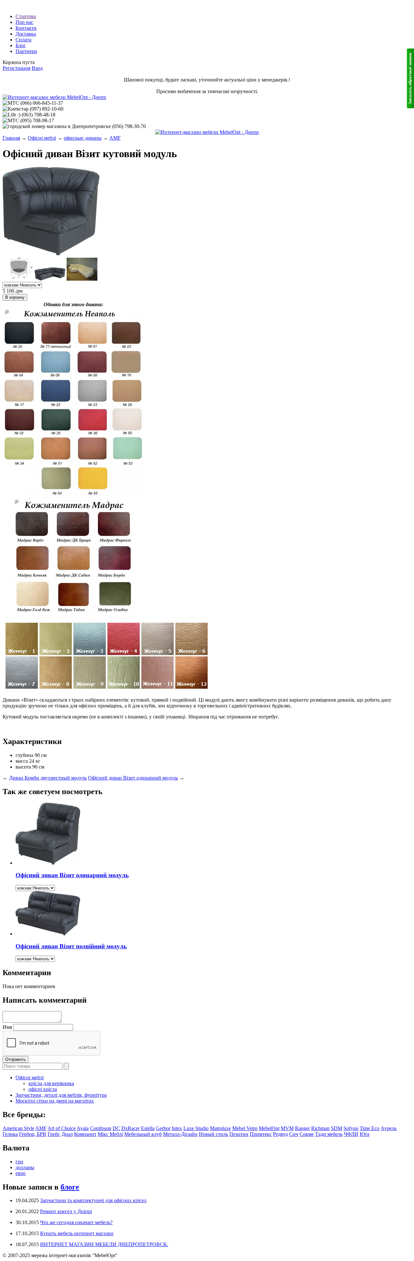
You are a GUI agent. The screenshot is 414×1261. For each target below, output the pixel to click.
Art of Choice (62, 1128)
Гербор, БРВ (32, 1134)
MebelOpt (269, 1128)
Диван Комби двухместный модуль (48, 778)
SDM (336, 1128)
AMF (115, 138)
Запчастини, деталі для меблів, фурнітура (61, 1095)
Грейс (54, 1134)
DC (116, 1128)
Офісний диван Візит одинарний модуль (133, 778)
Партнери (26, 51)
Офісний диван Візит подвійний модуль (71, 946)
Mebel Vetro (244, 1128)
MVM (287, 1128)
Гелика (10, 1134)
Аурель (389, 1128)
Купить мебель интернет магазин (77, 1233)
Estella (148, 1128)
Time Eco (369, 1128)
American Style (18, 1128)
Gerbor (163, 1128)
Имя (7, 1027)
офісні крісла (42, 1089)
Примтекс (261, 1134)
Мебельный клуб (143, 1134)
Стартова (26, 16)
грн (19, 1161)
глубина (24, 755)
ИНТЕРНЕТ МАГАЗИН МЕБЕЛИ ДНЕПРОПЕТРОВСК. (104, 1244)
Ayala (83, 1128)
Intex (177, 1128)
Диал (67, 1134)
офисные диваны (83, 138)
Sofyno (350, 1128)
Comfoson (100, 1128)
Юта (364, 1134)
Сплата (23, 39)
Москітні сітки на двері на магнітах (55, 1101)
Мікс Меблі (110, 1134)
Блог (21, 45)
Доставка (26, 34)
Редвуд (280, 1134)
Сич (293, 1134)
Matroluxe (220, 1128)
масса (22, 761)
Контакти (26, 28)
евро (21, 1173)
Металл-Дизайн (180, 1134)
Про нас (24, 22)
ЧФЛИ (351, 1134)
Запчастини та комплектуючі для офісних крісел (93, 1200)
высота (23, 767)
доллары (25, 1167)
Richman (320, 1128)
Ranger (302, 1128)
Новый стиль (213, 1134)
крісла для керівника (51, 1083)
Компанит (85, 1134)
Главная (11, 138)
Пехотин (238, 1134)
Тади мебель (329, 1134)
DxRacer (130, 1128)
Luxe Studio (196, 1128)
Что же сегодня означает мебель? (76, 1222)
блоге (69, 1187)
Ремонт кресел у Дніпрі (66, 1211)
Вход (37, 68)
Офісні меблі (42, 138)
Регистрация (16, 68)
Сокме (307, 1134)
